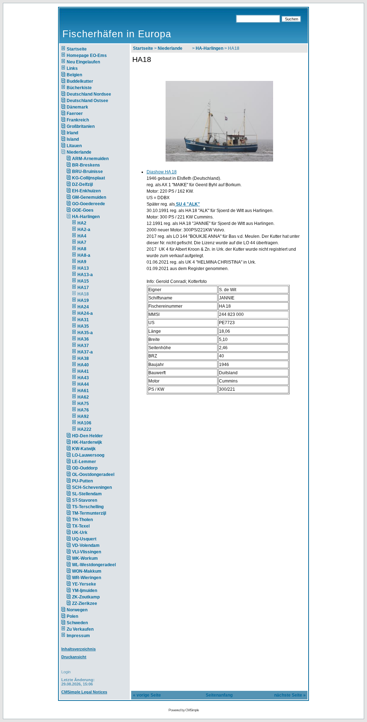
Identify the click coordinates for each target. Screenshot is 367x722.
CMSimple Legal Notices (84, 692)
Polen (72, 616)
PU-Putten (82, 480)
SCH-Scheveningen (92, 487)
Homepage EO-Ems (87, 55)
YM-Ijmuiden (84, 590)
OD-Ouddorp (84, 468)
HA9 (81, 261)
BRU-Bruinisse (87, 171)
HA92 (83, 416)
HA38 (83, 358)
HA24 (83, 306)
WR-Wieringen (86, 577)
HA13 (83, 268)
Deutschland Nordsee (89, 94)
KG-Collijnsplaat (88, 177)
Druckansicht (73, 657)
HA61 (83, 390)
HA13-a (85, 274)
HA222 (84, 429)
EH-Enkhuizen (86, 190)
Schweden (77, 622)
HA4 (81, 236)
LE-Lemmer (84, 461)
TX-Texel (81, 526)
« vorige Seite (147, 695)
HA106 (84, 422)
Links (72, 68)
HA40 (83, 364)
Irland (72, 132)
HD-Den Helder (87, 435)
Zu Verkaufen (80, 629)
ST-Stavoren (84, 500)
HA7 (81, 242)
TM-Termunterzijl (89, 513)
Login (66, 672)
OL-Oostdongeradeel (93, 474)
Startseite (77, 49)
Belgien (74, 74)
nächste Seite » (290, 695)
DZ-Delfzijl (82, 184)
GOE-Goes (83, 210)
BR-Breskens (86, 165)
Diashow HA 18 (162, 171)
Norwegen (77, 609)
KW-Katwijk (84, 448)
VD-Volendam (86, 545)
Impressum (78, 635)
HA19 (83, 300)
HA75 (83, 403)
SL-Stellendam (87, 493)
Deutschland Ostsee (87, 100)
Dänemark (77, 107)
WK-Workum (85, 558)
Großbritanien (81, 126)
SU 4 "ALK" (187, 204)
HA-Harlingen (86, 216)
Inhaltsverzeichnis (78, 649)
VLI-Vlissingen (86, 551)
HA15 (83, 281)
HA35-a (85, 332)
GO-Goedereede (88, 203)
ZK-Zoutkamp (86, 597)
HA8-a (83, 255)
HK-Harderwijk (87, 442)
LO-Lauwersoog (88, 455)
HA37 (83, 345)
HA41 (83, 371)
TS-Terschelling (88, 506)
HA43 (83, 377)
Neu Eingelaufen (83, 61)
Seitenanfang (219, 695)
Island (73, 139)
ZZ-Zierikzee (84, 603)
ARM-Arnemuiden (90, 158)
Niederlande (83, 152)
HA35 (83, 326)
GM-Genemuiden (89, 197)
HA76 (83, 410)
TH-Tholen (82, 519)
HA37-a (85, 352)
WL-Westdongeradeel (94, 564)
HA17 (83, 287)
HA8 (81, 248)
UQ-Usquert (84, 539)
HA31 (83, 319)
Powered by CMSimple (183, 710)
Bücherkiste (79, 87)
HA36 (83, 339)
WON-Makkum (86, 571)
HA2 (81, 223)
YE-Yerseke (84, 584)
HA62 (83, 397)
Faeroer (75, 113)
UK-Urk (79, 532)
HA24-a (85, 313)
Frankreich (78, 119)
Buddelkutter (80, 81)
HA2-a (83, 229)
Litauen (74, 145)
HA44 (83, 384)
